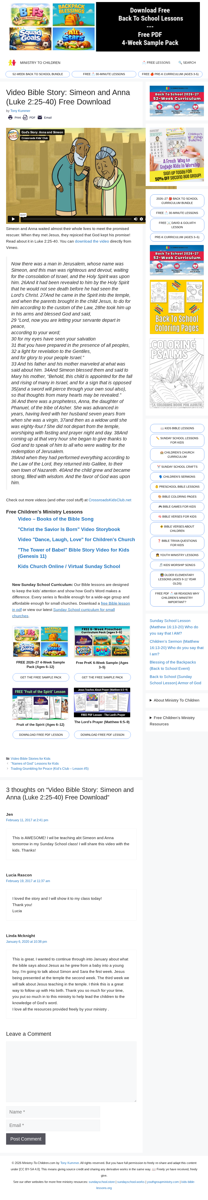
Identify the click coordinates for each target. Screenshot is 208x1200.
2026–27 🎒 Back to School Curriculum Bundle (177, 201)
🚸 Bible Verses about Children (177, 528)
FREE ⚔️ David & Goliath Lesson (177, 225)
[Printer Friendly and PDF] (29, 120)
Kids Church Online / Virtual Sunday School (69, 566)
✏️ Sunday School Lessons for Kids (177, 440)
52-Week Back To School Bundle (38, 74)
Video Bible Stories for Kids (30, 758)
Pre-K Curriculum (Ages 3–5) (177, 237)
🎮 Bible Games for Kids (177, 506)
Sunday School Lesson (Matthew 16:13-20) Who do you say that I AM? (174, 627)
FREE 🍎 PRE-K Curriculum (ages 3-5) (170, 74)
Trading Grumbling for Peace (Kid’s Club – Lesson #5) (50, 768)
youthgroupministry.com (163, 1182)
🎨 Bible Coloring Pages (177, 496)
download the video (92, 241)
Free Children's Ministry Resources (172, 721)
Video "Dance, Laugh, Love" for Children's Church (76, 539)
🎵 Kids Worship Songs (177, 565)
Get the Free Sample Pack (40, 677)
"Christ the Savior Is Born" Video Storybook (69, 529)
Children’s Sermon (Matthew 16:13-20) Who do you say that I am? (177, 647)
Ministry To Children (40, 63)
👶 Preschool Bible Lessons (177, 486)
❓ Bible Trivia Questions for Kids (177, 543)
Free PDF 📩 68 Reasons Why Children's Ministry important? (177, 598)
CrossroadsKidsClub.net (110, 500)
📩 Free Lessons (156, 62)
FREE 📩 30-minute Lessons (104, 74)
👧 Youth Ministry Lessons (177, 555)
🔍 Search (187, 62)
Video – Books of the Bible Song (56, 519)
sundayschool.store (102, 1182)
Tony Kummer (69, 1163)
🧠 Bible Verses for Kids (177, 516)
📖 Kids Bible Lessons (177, 428)
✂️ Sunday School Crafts (177, 466)
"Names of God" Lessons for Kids (35, 763)
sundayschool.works (131, 1182)
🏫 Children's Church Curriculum (177, 454)
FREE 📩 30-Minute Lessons (177, 213)
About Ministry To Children (176, 700)
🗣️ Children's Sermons (177, 476)
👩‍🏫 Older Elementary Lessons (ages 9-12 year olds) (177, 579)
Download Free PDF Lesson (41, 734)
